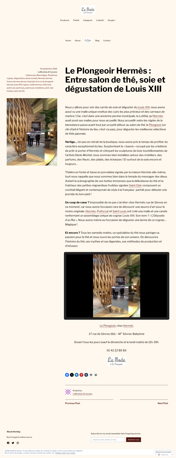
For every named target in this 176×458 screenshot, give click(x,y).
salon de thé (19, 91)
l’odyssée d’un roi (34, 81)
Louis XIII (143, 107)
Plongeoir (155, 125)
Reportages (42, 75)
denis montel (31, 78)
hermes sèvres (19, 81)
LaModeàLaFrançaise (82, 394)
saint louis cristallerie (34, 88)
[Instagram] (17, 442)
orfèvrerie (46, 84)
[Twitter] (12, 442)
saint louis (20, 88)
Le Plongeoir (108, 325)
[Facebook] (8, 442)
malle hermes (36, 84)
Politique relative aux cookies (65, 453)
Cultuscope (31, 75)
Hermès (41, 78)
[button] (111, 310)
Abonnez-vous (133, 440)
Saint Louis (120, 211)
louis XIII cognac (21, 84)
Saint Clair (135, 185)
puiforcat (11, 88)
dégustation (19, 78)
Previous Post (72, 403)
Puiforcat (103, 211)
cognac (10, 78)
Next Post (163, 403)
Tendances (52, 75)
